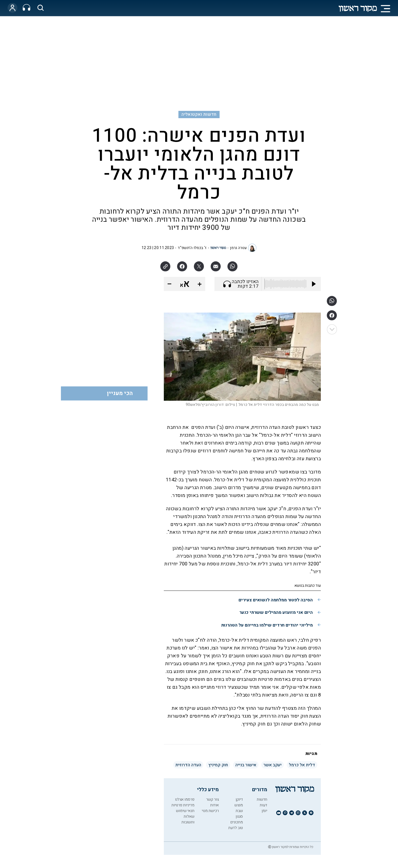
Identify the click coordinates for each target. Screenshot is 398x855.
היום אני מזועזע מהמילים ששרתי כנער (276, 612)
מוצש (238, 805)
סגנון (239, 816)
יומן (264, 811)
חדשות (262, 799)
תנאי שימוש (185, 811)
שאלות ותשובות (187, 819)
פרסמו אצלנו (184, 799)
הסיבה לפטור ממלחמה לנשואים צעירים (276, 600)
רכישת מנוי (210, 811)
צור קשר (212, 799)
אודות (214, 805)
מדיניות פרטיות (182, 805)
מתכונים (236, 822)
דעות (263, 805)
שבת (239, 811)
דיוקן (239, 799)
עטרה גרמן (238, 248)
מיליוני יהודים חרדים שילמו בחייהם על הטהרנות (267, 625)
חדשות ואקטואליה (198, 114)
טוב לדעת (235, 828)
